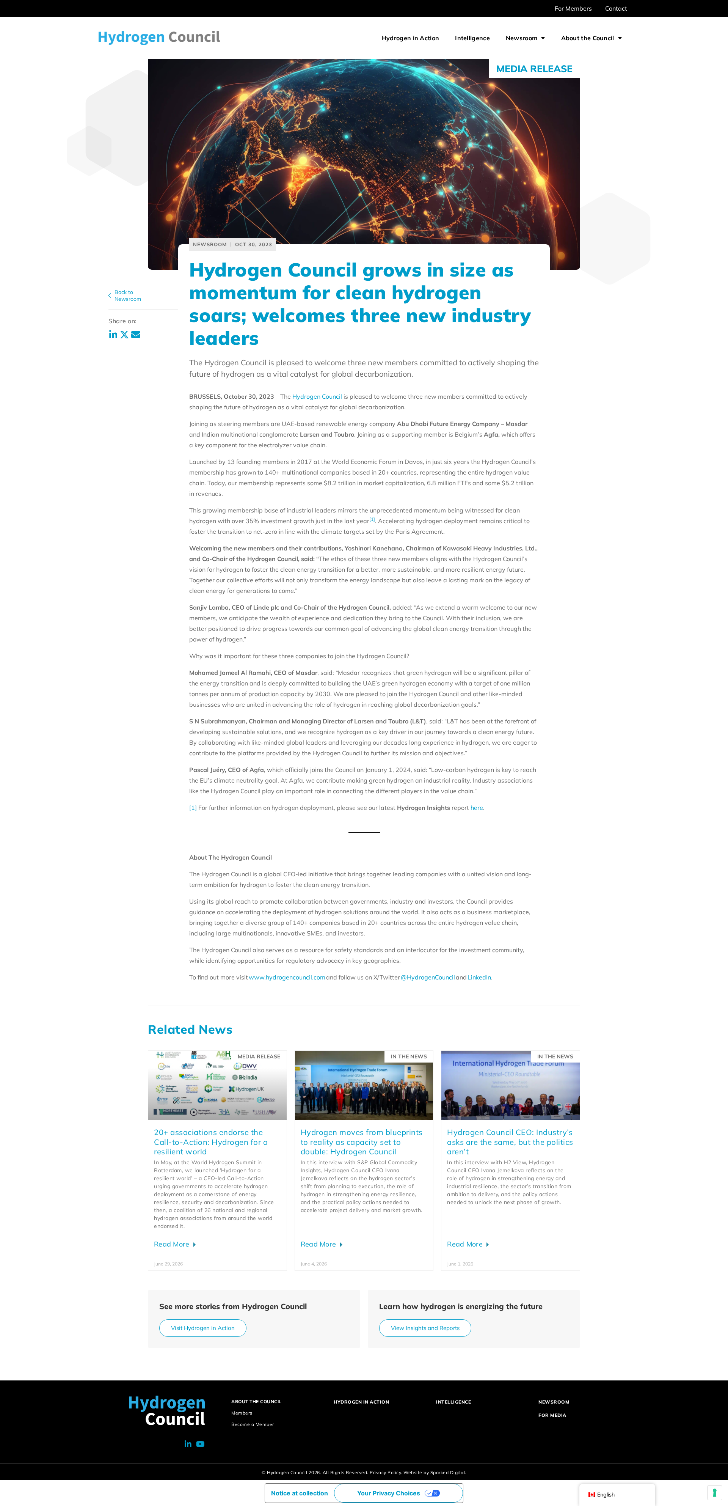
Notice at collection (299, 1493)
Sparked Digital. (448, 1472)
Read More (172, 1244)
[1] (193, 807)
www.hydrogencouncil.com (287, 977)
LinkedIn (479, 977)
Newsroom (521, 38)
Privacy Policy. (386, 1472)
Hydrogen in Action (410, 38)
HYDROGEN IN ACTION (361, 1402)
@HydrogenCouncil (428, 977)
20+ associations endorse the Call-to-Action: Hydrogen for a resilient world (211, 1141)
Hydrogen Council (318, 396)
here (477, 807)
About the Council (587, 38)
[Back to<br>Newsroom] (109, 295)
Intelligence (472, 38)
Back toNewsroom (128, 295)
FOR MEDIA (552, 1415)
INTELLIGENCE (453, 1402)
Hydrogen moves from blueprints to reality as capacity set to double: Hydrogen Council (362, 1141)
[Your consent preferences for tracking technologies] (715, 1493)
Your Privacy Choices (388, 1493)
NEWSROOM (554, 1402)
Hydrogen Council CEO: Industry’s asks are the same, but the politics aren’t (510, 1141)
